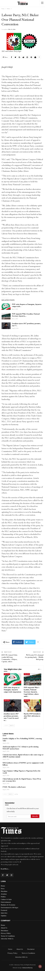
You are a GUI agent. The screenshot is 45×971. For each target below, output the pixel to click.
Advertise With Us (7, 939)
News (2, 888)
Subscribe (35, 816)
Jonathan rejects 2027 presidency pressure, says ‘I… (26, 324)
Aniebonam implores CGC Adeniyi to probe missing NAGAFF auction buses (21, 748)
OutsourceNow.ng (27, 967)
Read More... (5, 869)
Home (3, 886)
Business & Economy (8, 905)
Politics (6, 674)
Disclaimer (4, 930)
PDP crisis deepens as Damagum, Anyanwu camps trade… (26, 305)
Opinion (3, 916)
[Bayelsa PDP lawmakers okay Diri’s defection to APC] (32, 705)
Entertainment (6, 902)
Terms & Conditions (8, 936)
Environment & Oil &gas (9, 907)
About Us (4, 928)
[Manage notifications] (40, 966)
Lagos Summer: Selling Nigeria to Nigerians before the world (21, 772)
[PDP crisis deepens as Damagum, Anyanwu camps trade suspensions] (6, 306)
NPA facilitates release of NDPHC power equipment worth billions (23, 764)
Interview (4, 913)
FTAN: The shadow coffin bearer (14, 787)
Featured (4, 910)
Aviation (4, 894)
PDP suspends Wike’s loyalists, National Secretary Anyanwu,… (26, 315)
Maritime (4, 891)
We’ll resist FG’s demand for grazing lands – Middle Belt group (34, 657)
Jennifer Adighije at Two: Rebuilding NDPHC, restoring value (22, 739)
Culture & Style (6, 899)
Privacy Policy (6, 933)
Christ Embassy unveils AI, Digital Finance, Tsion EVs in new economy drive (22, 780)
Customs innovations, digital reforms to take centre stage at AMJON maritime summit (23, 756)
